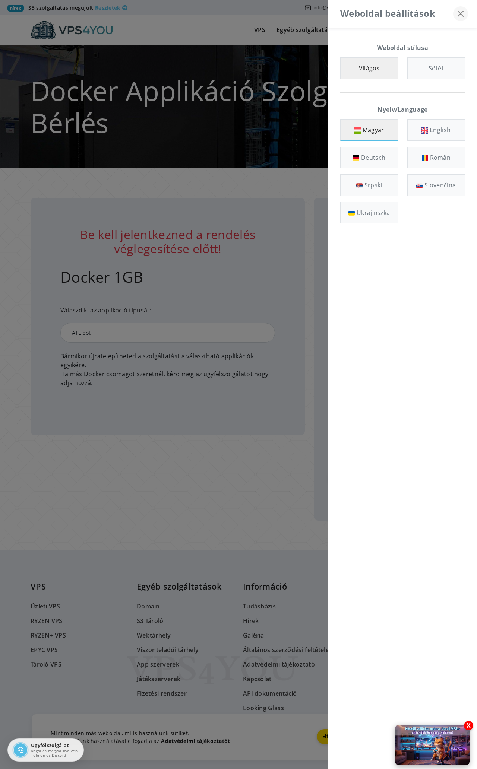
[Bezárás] (460, 13)
